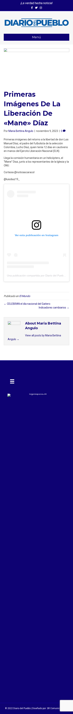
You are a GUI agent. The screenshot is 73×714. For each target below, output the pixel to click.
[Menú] (12, 381)
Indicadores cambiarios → (54, 307)
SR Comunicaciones (57, 708)
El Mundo (24, 296)
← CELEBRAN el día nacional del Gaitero (27, 303)
